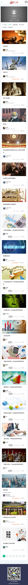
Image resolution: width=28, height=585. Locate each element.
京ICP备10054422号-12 (14, 583)
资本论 (4, 124)
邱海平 (7, 127)
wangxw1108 (8, 155)
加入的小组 (21, 24)
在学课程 (10, 24)
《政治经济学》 (7, 335)
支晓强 (7, 233)
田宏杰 (7, 75)
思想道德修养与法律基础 (9, 204)
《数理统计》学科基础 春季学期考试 (12, 387)
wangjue (7, 313)
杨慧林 (7, 101)
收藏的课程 (15, 24)
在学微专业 (10, 27)
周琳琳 (7, 546)
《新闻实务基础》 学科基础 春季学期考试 (13, 413)
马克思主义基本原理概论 (9, 178)
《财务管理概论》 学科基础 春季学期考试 (13, 230)
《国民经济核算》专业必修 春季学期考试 (13, 361)
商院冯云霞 (8, 495)
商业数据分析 (6, 256)
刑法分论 (5, 72)
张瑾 (6, 259)
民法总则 (5, 46)
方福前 (7, 287)
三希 (6, 467)
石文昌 (7, 442)
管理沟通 (5, 490)
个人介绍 (4, 24)
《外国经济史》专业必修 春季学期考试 (13, 310)
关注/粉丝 (4, 27)
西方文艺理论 (6, 98)
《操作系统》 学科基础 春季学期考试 (12, 438)
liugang (7, 520)
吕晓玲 (7, 390)
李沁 (6, 416)
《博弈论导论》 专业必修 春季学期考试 (13, 464)
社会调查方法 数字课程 (9, 543)
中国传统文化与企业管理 (9, 517)
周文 (6, 339)
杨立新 (7, 49)
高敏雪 (7, 364)
